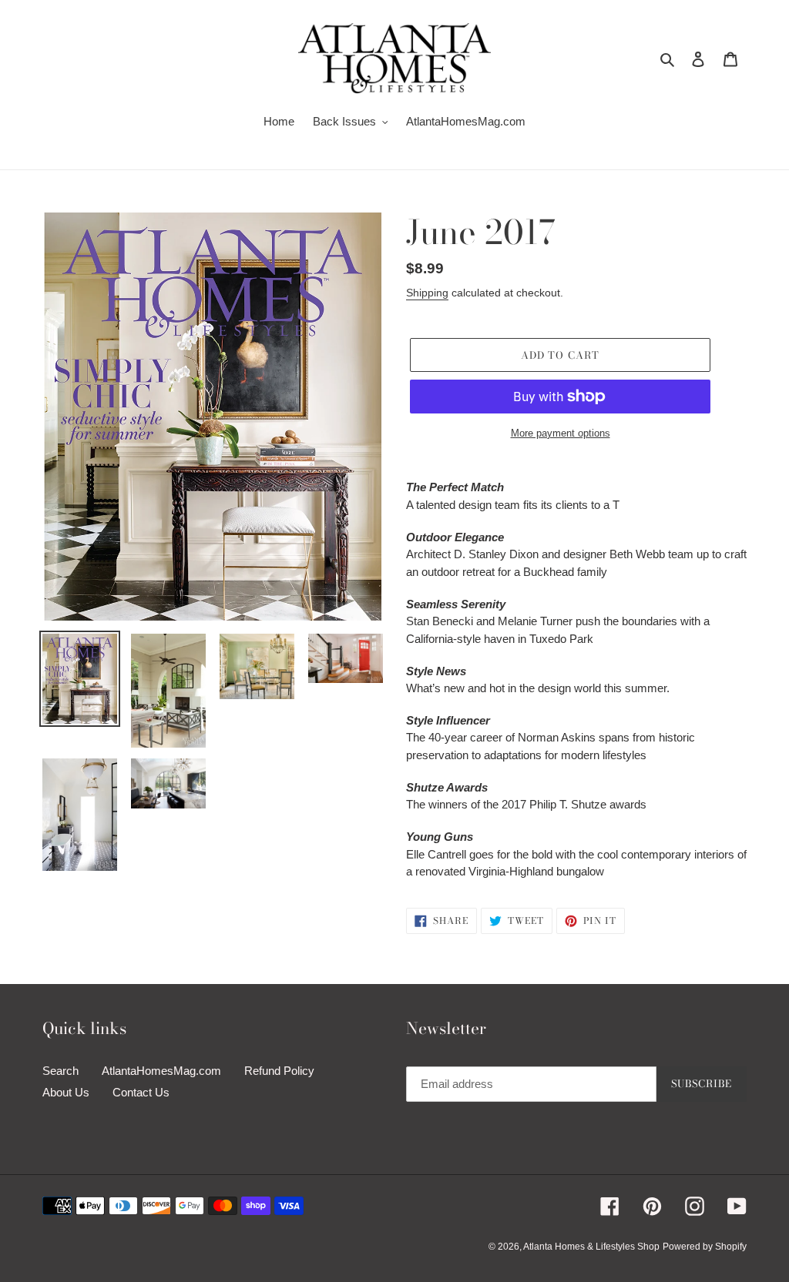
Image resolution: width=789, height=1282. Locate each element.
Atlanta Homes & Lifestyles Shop (591, 1246)
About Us (65, 1092)
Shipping (427, 292)
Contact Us (141, 1092)
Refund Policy (279, 1070)
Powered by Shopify (705, 1246)
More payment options (560, 433)
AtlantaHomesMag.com (161, 1070)
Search (60, 1070)
